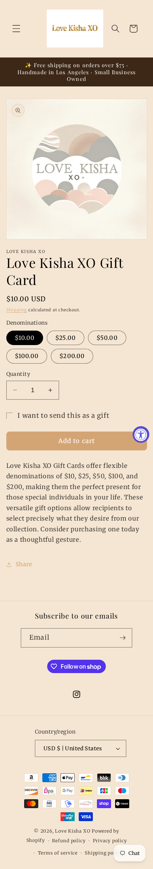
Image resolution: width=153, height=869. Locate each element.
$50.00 (107, 337)
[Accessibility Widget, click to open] (141, 434)
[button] (16, 28)
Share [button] (24, 564)
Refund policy (68, 840)
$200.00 (72, 356)
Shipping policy (104, 853)
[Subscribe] (122, 637)
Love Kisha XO (72, 831)
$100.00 (27, 356)
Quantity (18, 374)
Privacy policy (110, 840)
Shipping (16, 309)
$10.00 (25, 337)
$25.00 (65, 337)
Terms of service (58, 853)
